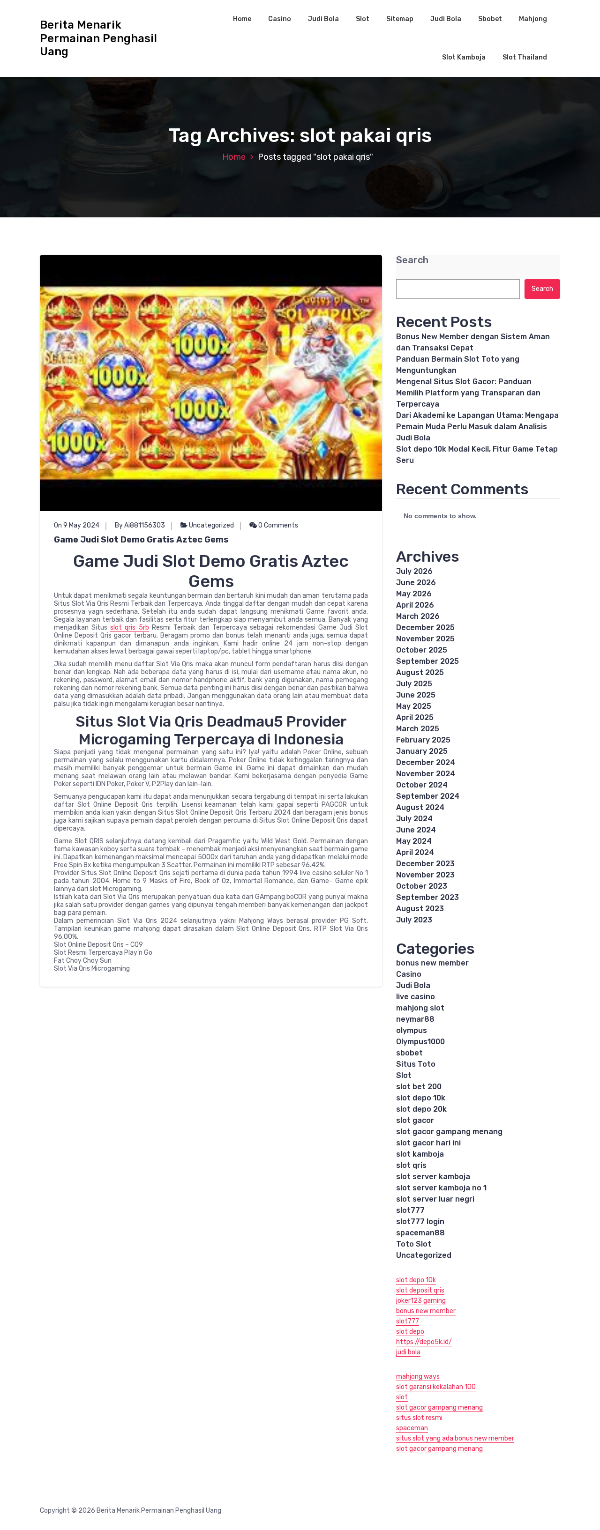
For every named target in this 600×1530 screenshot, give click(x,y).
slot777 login (420, 1221)
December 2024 (425, 762)
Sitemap (399, 19)
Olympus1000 (420, 1041)
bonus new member (432, 962)
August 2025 (420, 672)
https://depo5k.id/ (424, 1342)
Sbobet (490, 19)
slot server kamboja (433, 1176)
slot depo (410, 1332)
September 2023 (427, 897)
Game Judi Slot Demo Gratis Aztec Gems (141, 540)
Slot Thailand (524, 57)
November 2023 (425, 874)
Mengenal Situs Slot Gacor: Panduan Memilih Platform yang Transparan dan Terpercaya (468, 392)
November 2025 (425, 638)
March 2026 (418, 616)
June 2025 (415, 695)
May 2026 (414, 593)
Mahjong (533, 19)
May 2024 (414, 841)
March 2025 (417, 728)
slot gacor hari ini (428, 1142)
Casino (279, 19)
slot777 (410, 1210)
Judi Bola (323, 19)
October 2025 (421, 650)
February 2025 (423, 739)
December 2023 (425, 863)
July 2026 (414, 571)
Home (242, 19)
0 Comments (277, 525)
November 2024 (425, 773)
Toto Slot (413, 1244)
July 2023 (414, 919)
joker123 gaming (421, 1301)
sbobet (409, 1052)
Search (412, 260)
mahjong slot (420, 1007)
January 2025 (422, 751)
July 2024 (414, 818)
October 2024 (422, 784)
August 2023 (420, 908)
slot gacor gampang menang (449, 1131)
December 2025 (425, 627)
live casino (415, 996)
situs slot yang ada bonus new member (455, 1438)
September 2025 (427, 661)
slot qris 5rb (129, 627)
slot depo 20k (421, 1109)
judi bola (408, 1352)
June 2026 (416, 582)
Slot (362, 19)
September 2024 (427, 796)
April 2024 (415, 852)
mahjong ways (418, 1377)
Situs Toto (415, 1064)
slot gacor (415, 1120)
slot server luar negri (435, 1199)
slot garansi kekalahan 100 (436, 1387)
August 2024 (420, 807)
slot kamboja (420, 1154)
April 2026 (415, 605)
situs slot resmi (419, 1418)
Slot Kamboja (464, 57)
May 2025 (413, 706)
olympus (411, 1030)
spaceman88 (420, 1232)
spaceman (412, 1428)
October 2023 (421, 886)
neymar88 (415, 1019)
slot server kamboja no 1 (441, 1187)
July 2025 (414, 683)
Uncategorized (211, 525)
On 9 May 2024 (76, 525)
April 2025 (415, 717)
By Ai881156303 (140, 525)
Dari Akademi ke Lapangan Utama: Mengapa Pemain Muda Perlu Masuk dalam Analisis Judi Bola (477, 426)
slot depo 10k (420, 1097)
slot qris (411, 1165)
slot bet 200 (419, 1086)
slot (402, 1397)
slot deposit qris (420, 1290)
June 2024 (416, 829)
